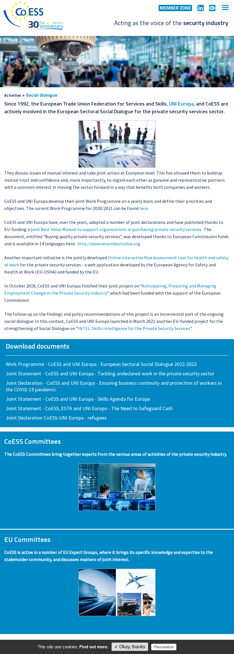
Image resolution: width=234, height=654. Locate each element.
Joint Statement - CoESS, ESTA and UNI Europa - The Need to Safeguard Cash (89, 408)
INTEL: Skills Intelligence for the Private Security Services (134, 328)
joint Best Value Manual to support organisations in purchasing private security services (116, 229)
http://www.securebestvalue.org (108, 243)
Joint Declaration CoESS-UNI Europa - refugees (56, 417)
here (143, 208)
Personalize (164, 647)
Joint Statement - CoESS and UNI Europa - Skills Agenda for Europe (78, 399)
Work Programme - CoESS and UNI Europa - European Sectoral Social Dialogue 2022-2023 (101, 364)
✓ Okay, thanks (129, 646)
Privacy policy (189, 647)
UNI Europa (181, 104)
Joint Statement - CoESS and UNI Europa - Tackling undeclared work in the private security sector (110, 373)
